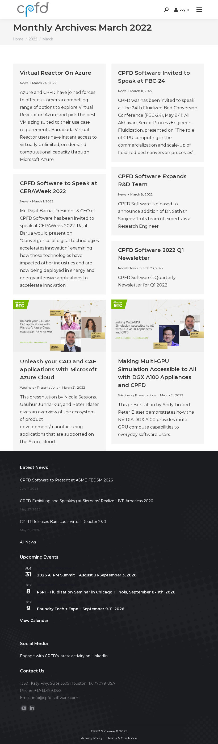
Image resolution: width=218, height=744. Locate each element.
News (24, 83)
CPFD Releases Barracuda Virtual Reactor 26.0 (63, 521)
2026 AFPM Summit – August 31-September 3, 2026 (86, 575)
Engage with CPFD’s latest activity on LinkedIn (64, 656)
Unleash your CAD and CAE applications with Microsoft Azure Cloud (58, 369)
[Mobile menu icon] (199, 9)
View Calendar (34, 620)
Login (184, 9)
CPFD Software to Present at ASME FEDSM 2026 (66, 480)
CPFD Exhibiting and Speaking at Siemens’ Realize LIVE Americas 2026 (86, 500)
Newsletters (127, 268)
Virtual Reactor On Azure (55, 73)
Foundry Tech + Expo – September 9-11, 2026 (80, 608)
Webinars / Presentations (137, 395)
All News (28, 542)
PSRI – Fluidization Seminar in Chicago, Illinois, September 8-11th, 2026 (106, 592)
